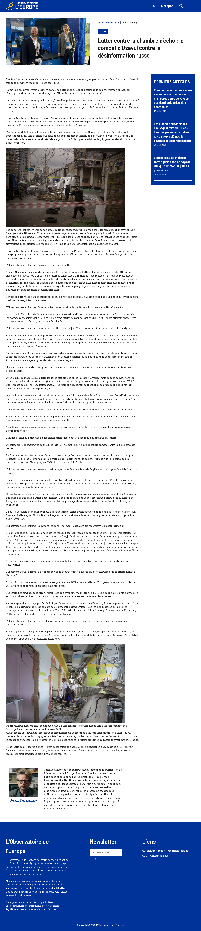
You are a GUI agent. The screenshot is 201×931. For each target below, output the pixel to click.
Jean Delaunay (129, 22)
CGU (144, 855)
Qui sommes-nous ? (153, 850)
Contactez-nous (159, 855)
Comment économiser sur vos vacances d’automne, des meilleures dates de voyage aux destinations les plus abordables (173, 98)
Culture (103, 31)
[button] (181, 6)
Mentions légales (178, 850)
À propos (167, 6)
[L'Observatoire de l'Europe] (22, 6)
